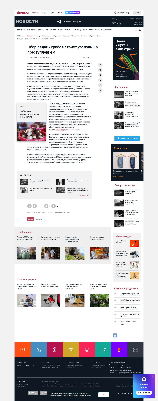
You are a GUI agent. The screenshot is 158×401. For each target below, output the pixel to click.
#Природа (45, 39)
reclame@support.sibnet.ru (50, 367)
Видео (44, 13)
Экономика (31, 30)
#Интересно (75, 36)
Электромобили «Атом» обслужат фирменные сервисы (128, 323)
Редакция (21, 381)
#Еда (98, 36)
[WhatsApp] (100, 85)
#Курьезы (28, 39)
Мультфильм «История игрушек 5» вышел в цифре (129, 308)
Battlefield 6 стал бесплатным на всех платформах (130, 301)
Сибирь (68, 30)
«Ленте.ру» (60, 130)
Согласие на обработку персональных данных (125, 373)
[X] (100, 65)
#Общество (21, 36)
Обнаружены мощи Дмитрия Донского (129, 315)
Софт (52, 13)
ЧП (47, 30)
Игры (85, 30)
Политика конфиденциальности (120, 370)
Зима (97, 30)
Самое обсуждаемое (126, 288)
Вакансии (95, 362)
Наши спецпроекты (25, 365)
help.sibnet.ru (71, 367)
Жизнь (41, 30)
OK (104, 394)
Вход (137, 12)
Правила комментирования (118, 365)
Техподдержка (73, 362)
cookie (86, 393)
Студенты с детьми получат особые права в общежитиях (130, 294)
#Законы (30, 36)
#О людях (36, 39)
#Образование (46, 36)
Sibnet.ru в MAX (74, 12)
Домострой (120, 148)
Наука (60, 30)
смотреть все (84, 195)
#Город (37, 36)
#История (66, 36)
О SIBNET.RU (21, 362)
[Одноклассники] (100, 75)
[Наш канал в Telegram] (75, 25)
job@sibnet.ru (96, 367)
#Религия (84, 36)
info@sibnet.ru (21, 386)
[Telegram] (100, 80)
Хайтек (53, 30)
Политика (21, 30)
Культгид (77, 30)
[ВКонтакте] (100, 70)
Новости (35, 13)
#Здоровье (57, 36)
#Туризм (92, 36)
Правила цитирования (117, 362)
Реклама (45, 362)
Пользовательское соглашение (120, 367)
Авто (91, 30)
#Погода (20, 39)
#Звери (52, 39)
